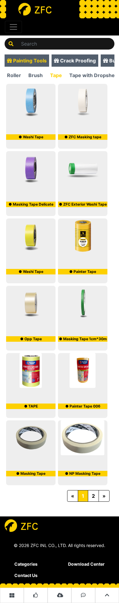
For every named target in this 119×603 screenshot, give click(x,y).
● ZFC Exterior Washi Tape (83, 204)
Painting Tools (29, 61)
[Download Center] (59, 595)
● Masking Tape (30, 473)
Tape (56, 75)
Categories (26, 564)
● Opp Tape (31, 339)
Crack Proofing (77, 61)
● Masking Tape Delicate (31, 204)
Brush (35, 75)
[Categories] (12, 595)
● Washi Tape (31, 137)
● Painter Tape (82, 271)
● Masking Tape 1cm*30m (83, 339)
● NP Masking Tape (82, 473)
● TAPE (31, 406)
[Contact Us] (83, 595)
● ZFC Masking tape (82, 137)
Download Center (86, 564)
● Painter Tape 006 (82, 406)
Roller (14, 75)
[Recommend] (36, 595)
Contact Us (26, 575)
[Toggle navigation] (13, 27)
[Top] (107, 595)
